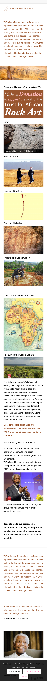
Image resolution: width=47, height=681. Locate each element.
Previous (2, 73)
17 (37, 78)
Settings (24, 676)
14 (32, 78)
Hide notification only (32, 671)
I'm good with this (14, 671)
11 (26, 78)
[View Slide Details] (23, 138)
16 (35, 78)
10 (24, 78)
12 (28, 78)
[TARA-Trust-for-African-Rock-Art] (19, 8)
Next (45, 73)
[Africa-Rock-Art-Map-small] (23, 324)
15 (33, 78)
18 (39, 78)
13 (30, 78)
